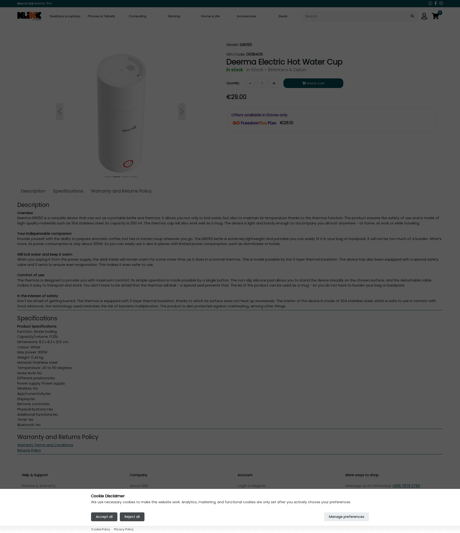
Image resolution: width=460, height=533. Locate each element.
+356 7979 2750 (406, 485)
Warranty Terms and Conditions (45, 445)
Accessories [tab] (246, 16)
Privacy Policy (124, 529)
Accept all (104, 516)
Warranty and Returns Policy (121, 191)
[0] (435, 16)
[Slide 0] (107, 177)
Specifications (68, 191)
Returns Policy (29, 450)
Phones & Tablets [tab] (101, 16)
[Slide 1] (116, 177)
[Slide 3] (133, 177)
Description (33, 191)
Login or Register (252, 485)
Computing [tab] (137, 16)
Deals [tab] (283, 16)
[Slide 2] (125, 177)
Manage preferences (346, 516)
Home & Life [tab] (210, 16)
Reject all (132, 516)
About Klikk (139, 485)
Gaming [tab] (174, 16)
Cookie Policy (100, 529)
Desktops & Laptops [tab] (65, 16)
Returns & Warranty (39, 485)
